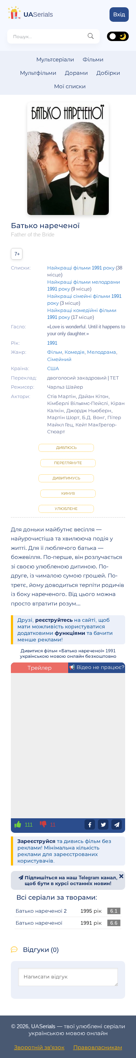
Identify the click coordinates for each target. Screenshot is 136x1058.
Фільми (93, 59)
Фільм (54, 352)
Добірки (108, 72)
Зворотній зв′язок (39, 1047)
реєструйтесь (54, 620)
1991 (52, 343)
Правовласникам (97, 1047)
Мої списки (70, 86)
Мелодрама (101, 352)
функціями (70, 633)
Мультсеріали (55, 59)
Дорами (76, 72)
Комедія (75, 352)
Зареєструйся (36, 841)
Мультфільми (38, 72)
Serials (38, 15)
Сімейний (59, 359)
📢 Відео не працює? (96, 667)
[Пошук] (91, 36)
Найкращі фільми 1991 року (81, 268)
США (53, 368)
